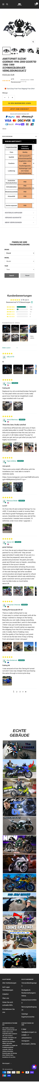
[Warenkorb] (35, 4)
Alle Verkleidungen (9, 983)
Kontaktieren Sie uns (8, 1010)
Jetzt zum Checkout (19, 109)
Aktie (4, 129)
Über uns (5, 998)
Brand (6, 249)
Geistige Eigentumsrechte (28, 1015)
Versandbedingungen (29, 984)
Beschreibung (7, 136)
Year (6, 266)
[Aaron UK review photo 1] (7, 591)
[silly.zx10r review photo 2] (18, 369)
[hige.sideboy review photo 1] (7, 487)
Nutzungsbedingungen (29, 1008)
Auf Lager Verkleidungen (7, 988)
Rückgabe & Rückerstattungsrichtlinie (29, 993)
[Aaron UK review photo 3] (29, 591)
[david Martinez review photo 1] (7, 447)
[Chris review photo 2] (18, 406)
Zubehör (5, 994)
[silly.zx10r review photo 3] (29, 369)
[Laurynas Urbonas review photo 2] (18, 646)
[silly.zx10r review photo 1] (7, 369)
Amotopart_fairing (29, 1044)
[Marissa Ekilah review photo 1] (7, 528)
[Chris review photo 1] (7, 406)
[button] (19, 141)
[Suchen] (7, 4)
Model (6, 257)
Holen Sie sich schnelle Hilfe (7, 1003)
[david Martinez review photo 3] (29, 447)
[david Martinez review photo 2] (18, 447)
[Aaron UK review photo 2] (18, 591)
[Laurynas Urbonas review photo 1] (7, 646)
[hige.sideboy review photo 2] (18, 487)
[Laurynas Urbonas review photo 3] (29, 646)
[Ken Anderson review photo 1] (7, 681)
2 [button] (16, 692)
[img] (7, 354)
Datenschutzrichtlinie (29, 1001)
